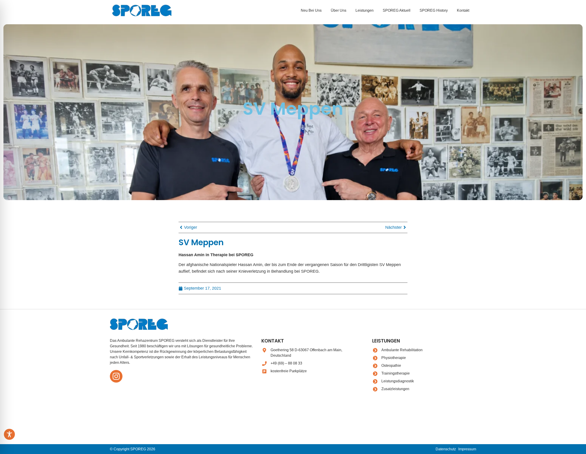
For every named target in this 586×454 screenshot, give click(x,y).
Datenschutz (446, 449)
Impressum (467, 449)
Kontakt (463, 10)
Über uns (338, 10)
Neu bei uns (311, 10)
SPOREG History (434, 10)
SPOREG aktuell (396, 10)
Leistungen (364, 10)
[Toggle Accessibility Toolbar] (9, 434)
